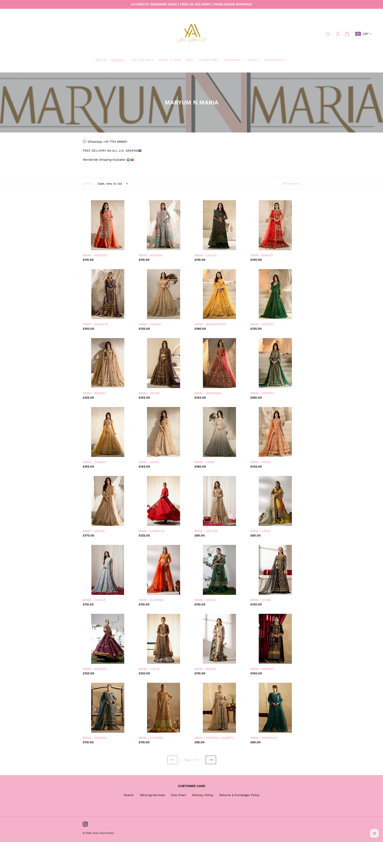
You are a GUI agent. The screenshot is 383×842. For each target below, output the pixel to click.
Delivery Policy (202, 795)
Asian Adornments (103, 833)
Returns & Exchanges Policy (239, 795)
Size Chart (178, 795)
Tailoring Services (152, 795)
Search (129, 795)
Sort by (88, 183)
